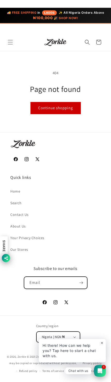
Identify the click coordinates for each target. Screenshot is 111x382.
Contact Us (19, 214)
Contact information (83, 371)
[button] (10, 42)
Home (15, 191)
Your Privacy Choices (27, 238)
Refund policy (28, 371)
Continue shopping (55, 107)
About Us (18, 226)
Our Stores (19, 249)
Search (16, 203)
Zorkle (22, 356)
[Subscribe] (81, 282)
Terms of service (53, 371)
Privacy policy (92, 363)
